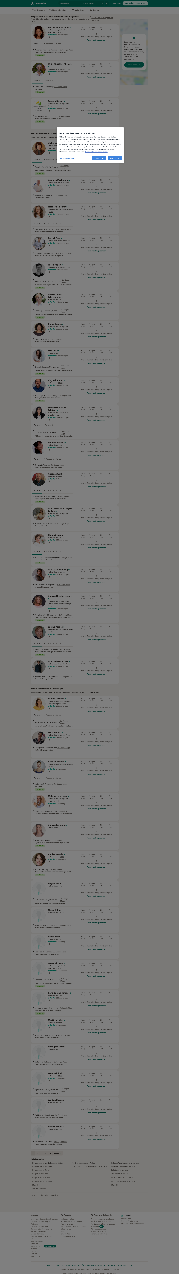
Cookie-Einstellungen (67, 158)
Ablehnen (99, 158)
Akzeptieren (114, 158)
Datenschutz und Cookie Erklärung (96, 152)
